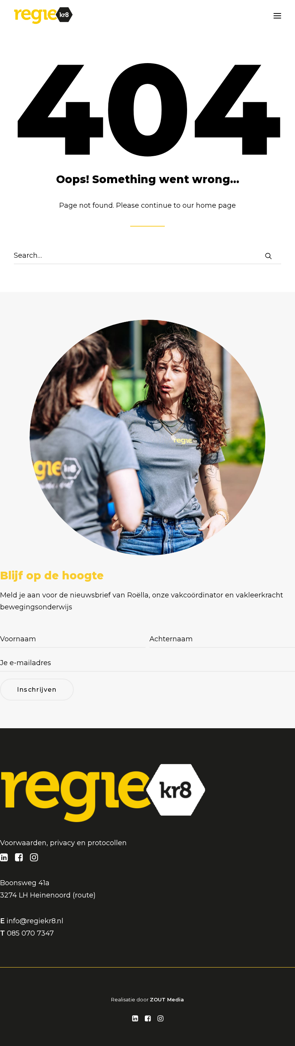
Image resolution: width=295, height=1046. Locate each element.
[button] (277, 15)
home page (216, 205)
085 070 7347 (30, 933)
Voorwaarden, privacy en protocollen (63, 843)
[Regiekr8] (43, 15)
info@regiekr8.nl (35, 921)
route (84, 895)
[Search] (147, 255)
